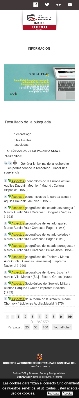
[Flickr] (59, 4)
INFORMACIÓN (39, 48)
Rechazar (53, 393)
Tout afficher (62, 327)
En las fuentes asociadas (21, 142)
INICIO (39, 23)
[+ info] (5, 180)
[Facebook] (36, 4)
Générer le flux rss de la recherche (45, 163)
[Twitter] (48, 4)
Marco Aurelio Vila (16, 212)
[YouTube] (71, 4)
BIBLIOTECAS (39, 74)
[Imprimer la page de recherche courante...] (15, 163)
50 (36, 327)
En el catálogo (21, 134)
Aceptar (67, 393)
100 (45, 327)
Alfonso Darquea (15, 288)
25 (27, 327)
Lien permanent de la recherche (28, 168)
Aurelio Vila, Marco (17, 276)
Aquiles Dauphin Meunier (21, 185)
